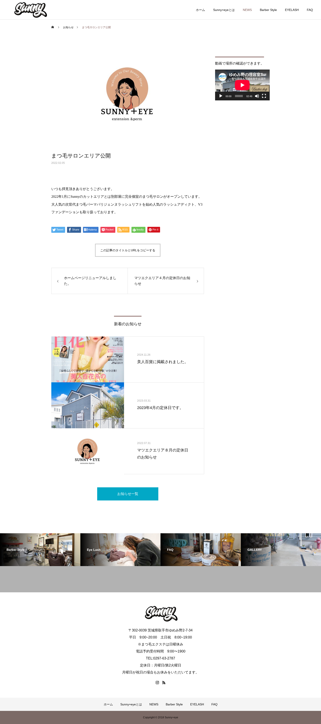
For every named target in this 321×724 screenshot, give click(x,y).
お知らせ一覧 (127, 494)
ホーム (200, 10)
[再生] (221, 96)
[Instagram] (157, 682)
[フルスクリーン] (264, 96)
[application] (242, 85)
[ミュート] (257, 96)
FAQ (310, 10)
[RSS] (164, 682)
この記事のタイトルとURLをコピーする (127, 250)
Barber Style (268, 10)
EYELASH (292, 10)
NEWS (247, 10)
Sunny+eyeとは (224, 10)
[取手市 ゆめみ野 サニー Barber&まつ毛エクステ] (30, 10)
